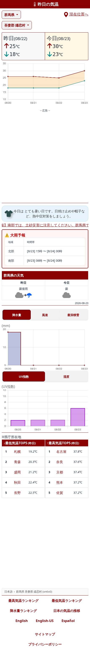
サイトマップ (45, 634)
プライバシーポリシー (45, 644)
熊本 (59, 482)
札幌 (17, 451)
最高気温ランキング (23, 600)
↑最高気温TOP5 (59, 443)
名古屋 (61, 451)
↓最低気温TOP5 (15, 443)
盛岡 (17, 472)
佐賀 (59, 492)
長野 (17, 492)
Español (68, 620)
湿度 (66, 377)
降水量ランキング (23, 610)
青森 (17, 462)
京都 (59, 472)
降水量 (16, 315)
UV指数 (24, 377)
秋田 (17, 482)
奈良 (59, 462)
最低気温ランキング (67, 600)
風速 (45, 315)
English (21, 620)
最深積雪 (73, 315)
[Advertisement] (45, 158)
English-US (45, 620)
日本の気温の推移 (66, 610)
